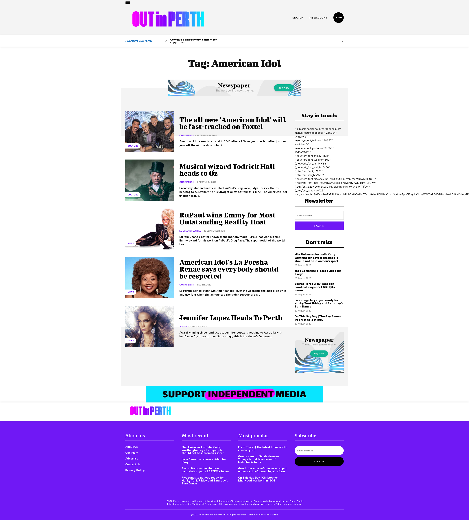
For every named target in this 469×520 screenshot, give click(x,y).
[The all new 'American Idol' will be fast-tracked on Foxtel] (149, 131)
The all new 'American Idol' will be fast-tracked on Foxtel (232, 123)
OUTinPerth (186, 135)
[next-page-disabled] (342, 41)
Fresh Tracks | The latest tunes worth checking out (262, 448)
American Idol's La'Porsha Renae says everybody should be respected (228, 269)
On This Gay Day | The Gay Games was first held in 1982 (318, 318)
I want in (319, 226)
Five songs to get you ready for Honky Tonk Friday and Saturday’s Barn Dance (319, 303)
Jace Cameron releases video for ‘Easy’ (318, 272)
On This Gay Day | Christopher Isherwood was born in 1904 (258, 479)
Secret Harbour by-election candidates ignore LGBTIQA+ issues (315, 286)
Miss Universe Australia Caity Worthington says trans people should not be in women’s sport (316, 257)
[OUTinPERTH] (168, 19)
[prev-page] (166, 41)
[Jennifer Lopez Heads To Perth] (149, 326)
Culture (133, 146)
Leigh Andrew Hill (190, 230)
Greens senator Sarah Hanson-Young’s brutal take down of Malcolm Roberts (258, 459)
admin (183, 326)
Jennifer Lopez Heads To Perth (230, 318)
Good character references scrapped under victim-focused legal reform (262, 469)
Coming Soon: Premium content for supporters (193, 40)
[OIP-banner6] (234, 394)
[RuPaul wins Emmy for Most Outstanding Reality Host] (149, 229)
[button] (297, 17)
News (131, 243)
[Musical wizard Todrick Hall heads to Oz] (149, 180)
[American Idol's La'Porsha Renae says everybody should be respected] (149, 277)
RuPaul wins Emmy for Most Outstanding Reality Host (227, 218)
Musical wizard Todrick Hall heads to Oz (227, 169)
